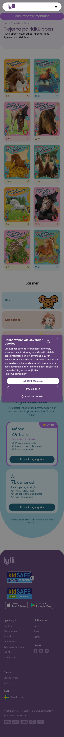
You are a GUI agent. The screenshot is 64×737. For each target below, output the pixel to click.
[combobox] (53, 339)
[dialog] (32, 368)
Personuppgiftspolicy (16, 373)
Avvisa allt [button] (33, 389)
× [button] (57, 339)
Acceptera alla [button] (33, 381)
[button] (56, 7)
